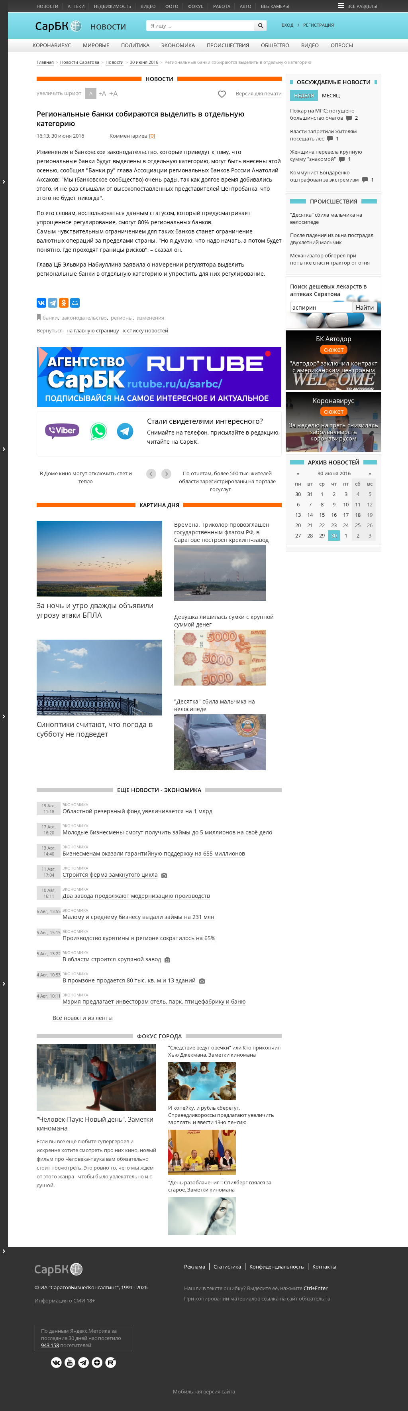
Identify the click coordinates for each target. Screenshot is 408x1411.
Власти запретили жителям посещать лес (323, 135)
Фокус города (159, 1036)
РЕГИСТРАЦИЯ (318, 25)
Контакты (324, 1266)
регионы (122, 317)
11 (358, 504)
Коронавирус (52, 45)
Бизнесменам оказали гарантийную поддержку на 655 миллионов (154, 853)
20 (298, 525)
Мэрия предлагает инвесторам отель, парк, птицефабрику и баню (154, 1001)
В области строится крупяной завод (112, 959)
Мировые (96, 45)
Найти (365, 307)
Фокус (196, 6)
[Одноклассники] (64, 303)
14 (310, 514)
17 (346, 514)
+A (102, 93)
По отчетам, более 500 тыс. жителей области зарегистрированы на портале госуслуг (227, 481)
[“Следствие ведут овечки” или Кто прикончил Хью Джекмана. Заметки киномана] (225, 1081)
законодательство (84, 317)
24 (346, 525)
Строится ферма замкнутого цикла (110, 874)
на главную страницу (93, 330)
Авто (245, 6)
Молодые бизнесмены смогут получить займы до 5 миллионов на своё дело (167, 832)
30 (298, 494)
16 (334, 514)
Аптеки (76, 6)
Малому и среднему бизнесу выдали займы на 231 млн (138, 917)
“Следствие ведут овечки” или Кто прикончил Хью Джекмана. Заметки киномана (224, 1051)
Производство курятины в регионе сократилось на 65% (139, 938)
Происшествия (228, 45)
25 (358, 525)
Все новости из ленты (83, 1018)
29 (322, 535)
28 (310, 535)
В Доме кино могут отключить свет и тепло (86, 477)
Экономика (178, 45)
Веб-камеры (275, 6)
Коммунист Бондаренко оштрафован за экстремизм (324, 176)
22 (322, 525)
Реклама (194, 1266)
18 (358, 514)
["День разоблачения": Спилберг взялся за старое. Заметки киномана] (225, 1216)
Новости (47, 6)
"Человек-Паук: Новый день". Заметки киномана (95, 1123)
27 (298, 535)
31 (310, 494)
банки (50, 317)
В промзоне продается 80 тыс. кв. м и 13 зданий (129, 980)
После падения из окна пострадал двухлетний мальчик (331, 238)
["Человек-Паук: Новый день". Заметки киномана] (96, 1077)
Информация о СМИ (60, 1300)
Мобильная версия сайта (204, 1391)
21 (310, 525)
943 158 (50, 1345)
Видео (148, 6)
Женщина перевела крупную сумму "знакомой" (326, 155)
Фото (171, 6)
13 (298, 514)
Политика (135, 45)
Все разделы (362, 6)
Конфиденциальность (276, 1266)
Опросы (342, 45)
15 (322, 514)
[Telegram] (52, 303)
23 (334, 525)
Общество (275, 45)
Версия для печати (259, 93)
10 (346, 504)
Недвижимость (112, 6)
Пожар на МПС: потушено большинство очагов (322, 114)
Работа (221, 6)
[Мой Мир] (75, 303)
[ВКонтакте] (41, 303)
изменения (150, 317)
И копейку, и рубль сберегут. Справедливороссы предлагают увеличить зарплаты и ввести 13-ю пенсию (221, 1115)
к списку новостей (145, 330)
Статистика (227, 1266)
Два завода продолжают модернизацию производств (136, 895)
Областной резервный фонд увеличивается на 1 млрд (137, 811)
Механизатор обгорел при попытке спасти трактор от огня (330, 259)
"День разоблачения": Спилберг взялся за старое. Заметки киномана (219, 1186)
